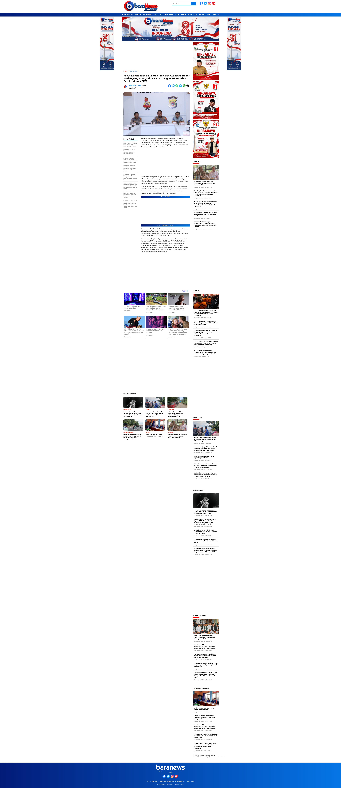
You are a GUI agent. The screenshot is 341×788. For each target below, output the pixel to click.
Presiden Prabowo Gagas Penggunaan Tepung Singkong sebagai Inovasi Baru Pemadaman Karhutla (205, 224)
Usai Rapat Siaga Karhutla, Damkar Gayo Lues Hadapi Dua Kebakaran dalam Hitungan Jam (205, 439)
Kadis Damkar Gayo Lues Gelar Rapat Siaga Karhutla (204, 457)
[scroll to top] (329, 785)
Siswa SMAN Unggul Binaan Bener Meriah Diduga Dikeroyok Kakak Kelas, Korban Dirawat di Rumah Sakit (205, 675)
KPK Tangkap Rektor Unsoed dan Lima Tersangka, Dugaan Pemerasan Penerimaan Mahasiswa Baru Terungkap (206, 193)
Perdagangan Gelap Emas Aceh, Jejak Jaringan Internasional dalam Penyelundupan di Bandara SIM (205, 550)
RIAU (161, 14)
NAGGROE (138, 14)
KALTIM (214, 14)
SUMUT (156, 14)
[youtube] (214, 4)
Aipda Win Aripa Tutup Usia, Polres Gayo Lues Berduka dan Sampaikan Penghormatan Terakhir (206, 474)
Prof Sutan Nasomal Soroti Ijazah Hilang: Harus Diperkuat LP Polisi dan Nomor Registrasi (205, 655)
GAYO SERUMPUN (147, 14)
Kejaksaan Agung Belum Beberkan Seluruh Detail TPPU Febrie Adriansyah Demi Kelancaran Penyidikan (205, 333)
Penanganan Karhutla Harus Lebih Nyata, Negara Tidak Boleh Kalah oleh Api (205, 214)
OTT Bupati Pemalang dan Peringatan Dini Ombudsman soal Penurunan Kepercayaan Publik (205, 352)
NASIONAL (130, 14)
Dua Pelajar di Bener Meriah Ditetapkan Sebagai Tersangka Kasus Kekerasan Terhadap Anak (205, 646)
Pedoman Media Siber (167, 781)
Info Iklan (190, 781)
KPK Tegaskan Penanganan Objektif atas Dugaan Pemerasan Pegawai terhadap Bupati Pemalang (206, 343)
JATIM (208, 14)
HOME (124, 14)
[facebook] (202, 4)
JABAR (166, 14)
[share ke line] (184, 86)
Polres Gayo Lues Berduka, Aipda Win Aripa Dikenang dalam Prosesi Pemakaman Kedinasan (205, 465)
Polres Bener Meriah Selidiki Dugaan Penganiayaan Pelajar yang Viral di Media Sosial (206, 665)
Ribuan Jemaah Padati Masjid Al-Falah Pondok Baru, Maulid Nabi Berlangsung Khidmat (205, 637)
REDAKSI (154, 781)
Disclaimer (180, 781)
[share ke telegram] (181, 86)
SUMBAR (183, 14)
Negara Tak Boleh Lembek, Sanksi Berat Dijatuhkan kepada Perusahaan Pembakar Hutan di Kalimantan (205, 204)
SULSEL (190, 14)
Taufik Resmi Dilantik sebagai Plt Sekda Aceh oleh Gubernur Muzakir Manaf (206, 541)
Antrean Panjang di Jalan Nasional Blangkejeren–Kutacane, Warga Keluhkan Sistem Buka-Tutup (205, 448)
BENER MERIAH (133, 71)
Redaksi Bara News (135, 85)
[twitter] (206, 4)
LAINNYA (220, 14)
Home (147, 781)
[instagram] (210, 4)
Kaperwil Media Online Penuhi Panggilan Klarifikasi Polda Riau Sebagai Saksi (204, 717)
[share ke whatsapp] (177, 86)
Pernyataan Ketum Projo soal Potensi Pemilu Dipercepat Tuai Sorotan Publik (204, 183)
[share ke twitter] (173, 86)
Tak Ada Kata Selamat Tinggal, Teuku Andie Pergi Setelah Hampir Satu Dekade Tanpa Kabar (205, 511)
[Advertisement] (156, 57)
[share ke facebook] (170, 86)
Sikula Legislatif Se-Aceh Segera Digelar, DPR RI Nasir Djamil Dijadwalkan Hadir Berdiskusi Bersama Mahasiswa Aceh (205, 521)
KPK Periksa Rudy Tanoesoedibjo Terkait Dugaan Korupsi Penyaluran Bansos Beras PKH (206, 323)
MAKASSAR (202, 14)
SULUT (195, 14)
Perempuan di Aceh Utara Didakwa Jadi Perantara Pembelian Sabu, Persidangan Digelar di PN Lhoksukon (205, 746)
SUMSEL (177, 14)
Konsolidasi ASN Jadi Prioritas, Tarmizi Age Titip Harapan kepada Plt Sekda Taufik (205, 531)
